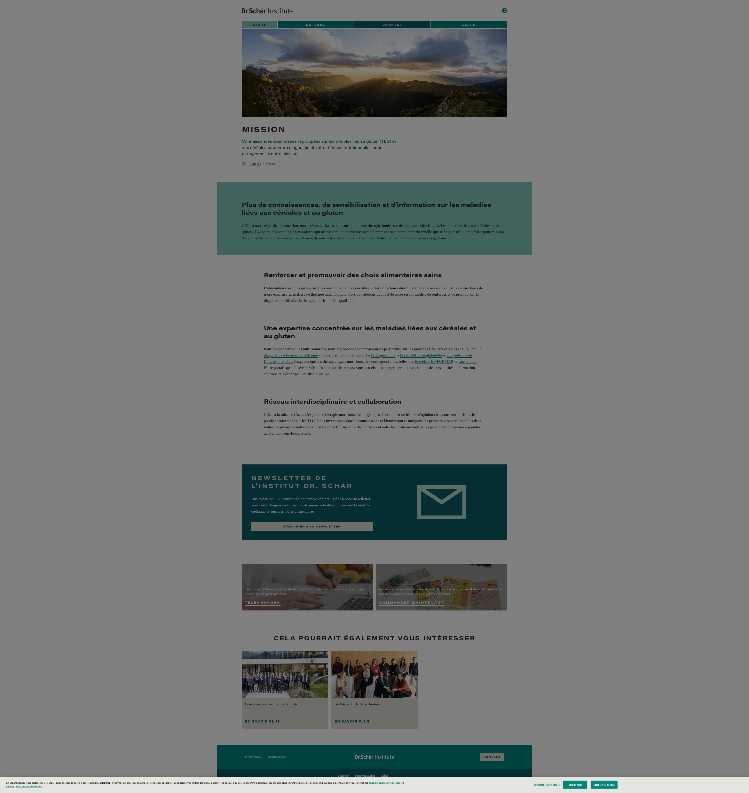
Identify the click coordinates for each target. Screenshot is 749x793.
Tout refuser (575, 784)
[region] (374, 785)
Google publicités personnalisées (24, 786)
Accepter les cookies (604, 784)
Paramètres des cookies (546, 784)
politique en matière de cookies (386, 782)
